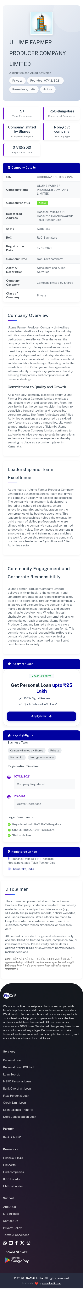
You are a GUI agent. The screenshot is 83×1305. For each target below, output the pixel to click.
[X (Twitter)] (22, 1243)
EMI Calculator (13, 1186)
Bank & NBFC (12, 1137)
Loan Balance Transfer (18, 1109)
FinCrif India (34, 1278)
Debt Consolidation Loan (19, 1116)
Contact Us (10, 1220)
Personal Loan (12, 1060)
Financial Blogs (13, 1158)
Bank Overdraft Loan (17, 1088)
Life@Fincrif (11, 1213)
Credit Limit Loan (14, 1102)
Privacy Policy (12, 1228)
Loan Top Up (11, 1074)
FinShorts (9, 1165)
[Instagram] (28, 1243)
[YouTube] (11, 1243)
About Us (9, 1206)
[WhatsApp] (5, 1243)
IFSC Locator (12, 1179)
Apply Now (39, 716)
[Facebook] (16, 1243)
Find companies (13, 1172)
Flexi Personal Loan (16, 1095)
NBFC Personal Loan (17, 1081)
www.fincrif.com (51, 1283)
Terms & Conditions (16, 1235)
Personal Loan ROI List (18, 1067)
